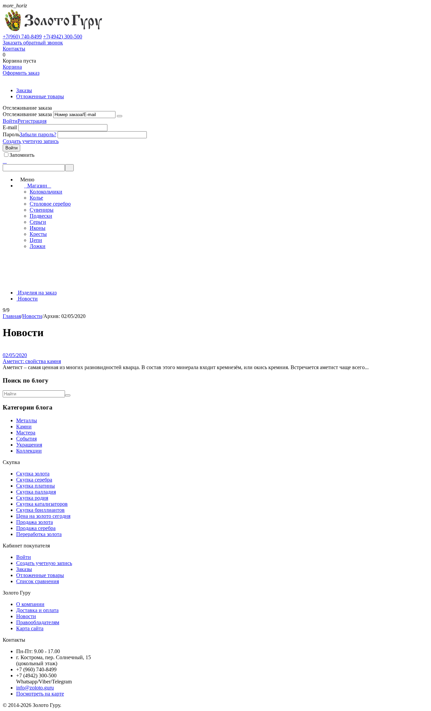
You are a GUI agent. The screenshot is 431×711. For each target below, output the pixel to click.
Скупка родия (32, 498)
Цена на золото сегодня (43, 516)
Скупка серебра (34, 480)
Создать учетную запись (31, 141)
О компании (30, 604)
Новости (26, 616)
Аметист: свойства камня (32, 361)
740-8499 (22, 36)
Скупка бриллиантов (40, 510)
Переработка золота (39, 534)
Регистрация (32, 121)
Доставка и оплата (37, 610)
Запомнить (21, 155)
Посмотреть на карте (40, 694)
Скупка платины (35, 486)
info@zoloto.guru (35, 687)
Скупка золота (32, 473)
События (26, 438)
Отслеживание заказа (27, 114)
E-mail (10, 127)
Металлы (26, 420)
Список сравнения (37, 581)
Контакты (14, 48)
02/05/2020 (15, 355)
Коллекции (29, 451)
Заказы (24, 90)
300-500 (62, 36)
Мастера (25, 432)
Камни (24, 426)
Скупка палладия (36, 492)
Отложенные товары (40, 96)
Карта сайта (29, 628)
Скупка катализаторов (42, 504)
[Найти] (67, 395)
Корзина (12, 67)
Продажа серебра (36, 528)
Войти (10, 121)
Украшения (29, 445)
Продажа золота (34, 522)
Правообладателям (37, 622)
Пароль (11, 134)
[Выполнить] (119, 116)
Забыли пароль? (38, 134)
